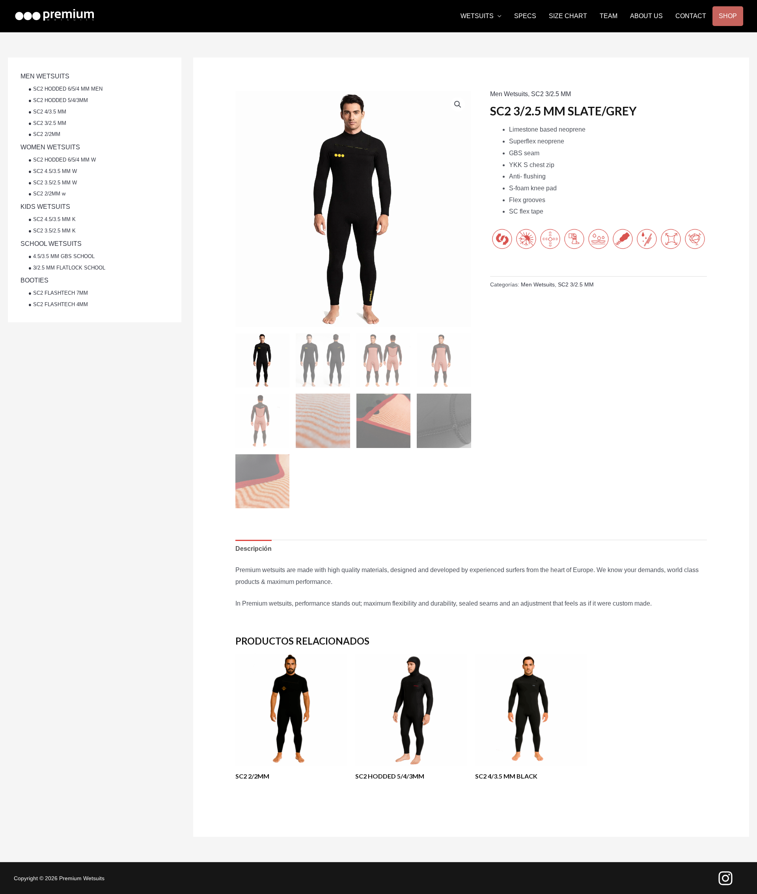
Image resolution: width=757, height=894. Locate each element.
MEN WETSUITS (45, 76)
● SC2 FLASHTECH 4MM (58, 304)
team (608, 16)
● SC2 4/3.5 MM (47, 112)
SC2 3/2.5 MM (551, 94)
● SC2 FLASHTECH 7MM (58, 293)
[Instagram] (725, 878)
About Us (646, 16)
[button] (458, 104)
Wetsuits (477, 16)
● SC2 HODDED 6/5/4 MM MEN (65, 89)
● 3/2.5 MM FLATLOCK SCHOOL (66, 268)
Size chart (568, 16)
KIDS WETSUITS (45, 206)
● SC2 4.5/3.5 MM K (52, 219)
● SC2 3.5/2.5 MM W (52, 183)
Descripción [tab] (253, 548)
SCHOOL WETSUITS (51, 243)
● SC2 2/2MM (44, 134)
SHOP (728, 16)
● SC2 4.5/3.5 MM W (52, 171)
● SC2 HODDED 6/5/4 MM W (62, 160)
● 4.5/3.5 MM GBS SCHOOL (61, 256)
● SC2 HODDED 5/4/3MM (58, 100)
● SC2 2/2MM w (46, 194)
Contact (690, 16)
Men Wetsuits (509, 94)
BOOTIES (34, 280)
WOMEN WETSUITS (50, 147)
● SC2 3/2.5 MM (47, 123)
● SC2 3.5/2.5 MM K (52, 231)
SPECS (525, 16)
